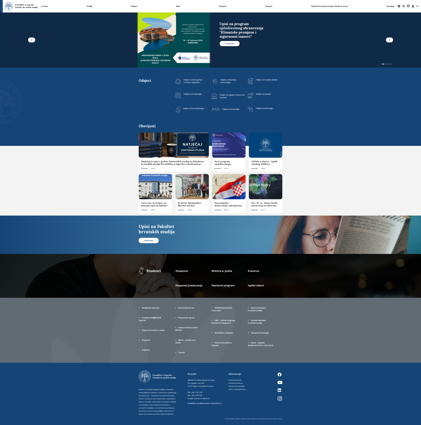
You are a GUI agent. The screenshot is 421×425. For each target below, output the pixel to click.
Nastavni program (223, 286)
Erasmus (253, 271)
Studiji (89, 6)
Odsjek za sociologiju (230, 110)
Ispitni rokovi (256, 286)
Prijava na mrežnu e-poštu (153, 331)
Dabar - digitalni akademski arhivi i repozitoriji (260, 344)
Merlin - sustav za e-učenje (185, 342)
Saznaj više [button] (262, 52)
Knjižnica (145, 350)
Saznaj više (144, 169)
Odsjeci (134, 6)
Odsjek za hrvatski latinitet (266, 80)
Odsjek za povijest (263, 95)
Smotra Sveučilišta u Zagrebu (221, 344)
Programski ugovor (186, 318)
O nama (44, 6)
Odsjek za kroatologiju (193, 95)
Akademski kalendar (150, 308)
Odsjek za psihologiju (264, 109)
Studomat (181, 271)
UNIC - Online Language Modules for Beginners (223, 322)
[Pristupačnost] (399, 6)
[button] (31, 40)
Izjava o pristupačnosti (236, 390)
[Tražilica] (403, 6)
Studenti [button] (222, 6)
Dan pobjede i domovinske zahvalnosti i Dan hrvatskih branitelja (229, 206)
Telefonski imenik (234, 381)
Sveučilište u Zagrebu (223, 333)
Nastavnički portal (186, 308)
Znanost (268, 6)
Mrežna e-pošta (222, 271)
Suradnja (390, 6)
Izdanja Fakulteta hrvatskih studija (257, 322)
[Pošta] (408, 6)
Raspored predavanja (188, 286)
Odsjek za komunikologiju (193, 109)
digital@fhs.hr (216, 404)
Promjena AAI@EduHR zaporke (150, 319)
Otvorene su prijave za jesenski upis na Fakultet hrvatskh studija (154, 206)
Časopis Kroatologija (260, 333)
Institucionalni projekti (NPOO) (186, 329)
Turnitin (181, 353)
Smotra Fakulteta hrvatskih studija (257, 309)
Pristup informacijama (236, 387)
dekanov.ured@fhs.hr (202, 399)
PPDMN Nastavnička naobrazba (221, 309)
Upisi (178, 6)
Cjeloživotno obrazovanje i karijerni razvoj (329, 6)
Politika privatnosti (235, 384)
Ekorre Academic (277, 419)
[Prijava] (413, 6)
